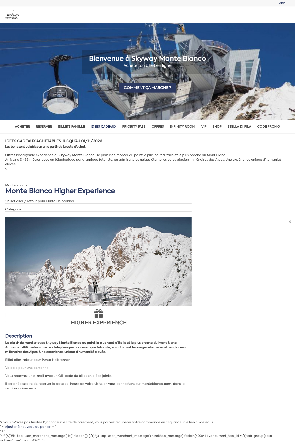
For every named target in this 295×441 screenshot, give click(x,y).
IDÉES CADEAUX (103, 126)
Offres (158, 126)
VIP (203, 126)
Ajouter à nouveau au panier (28, 426)
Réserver (44, 126)
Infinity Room (182, 126)
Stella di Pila (239, 126)
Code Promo (268, 126)
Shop (217, 126)
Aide (282, 3)
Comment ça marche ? (147, 88)
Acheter (22, 126)
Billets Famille (71, 126)
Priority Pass (133, 126)
